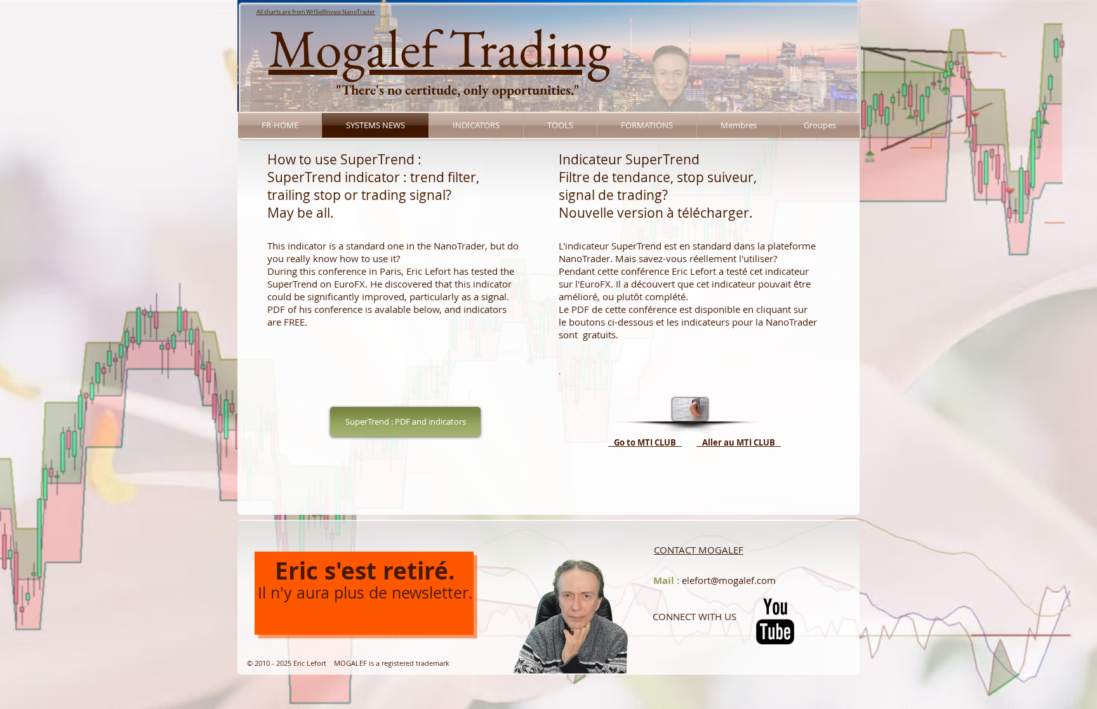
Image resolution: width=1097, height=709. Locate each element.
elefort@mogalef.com (729, 580)
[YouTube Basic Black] (775, 621)
